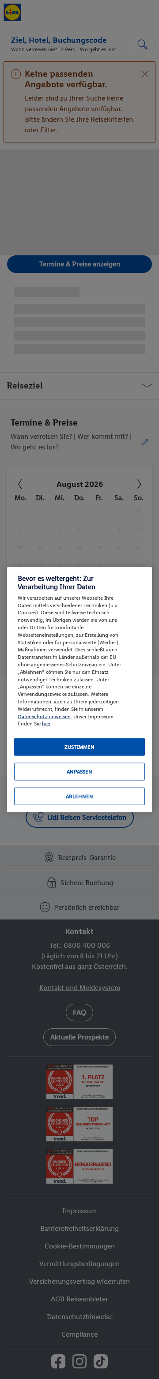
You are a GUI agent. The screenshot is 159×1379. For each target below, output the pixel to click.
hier (46, 724)
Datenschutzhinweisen (44, 716)
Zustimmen (79, 747)
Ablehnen (79, 796)
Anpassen (79, 772)
